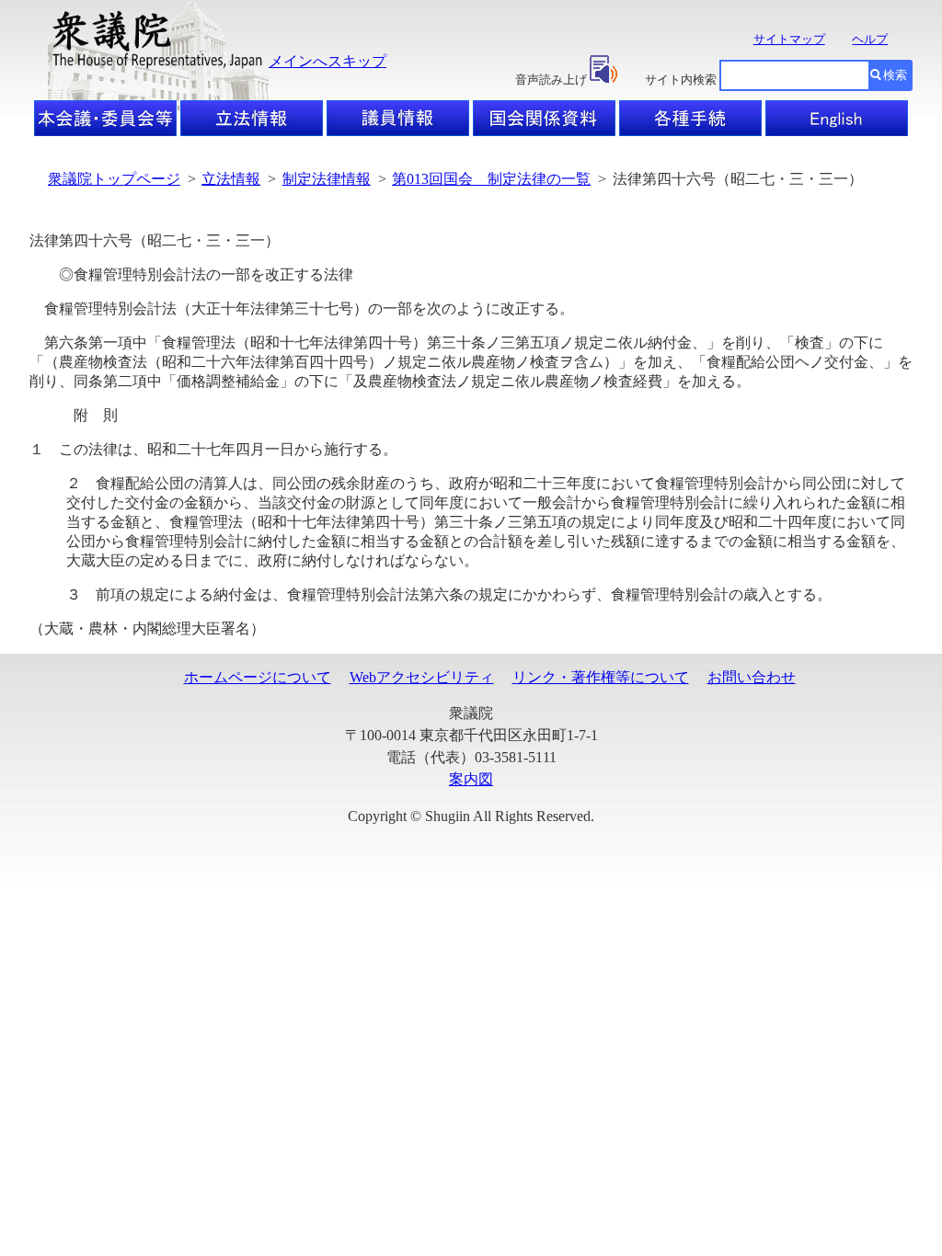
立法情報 (230, 179)
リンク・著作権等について (600, 677)
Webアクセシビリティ (422, 677)
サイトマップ (789, 39)
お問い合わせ (751, 677)
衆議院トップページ (114, 179)
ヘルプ (870, 39)
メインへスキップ (327, 61)
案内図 (471, 779)
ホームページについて (257, 677)
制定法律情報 (326, 179)
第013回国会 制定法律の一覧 (491, 179)
